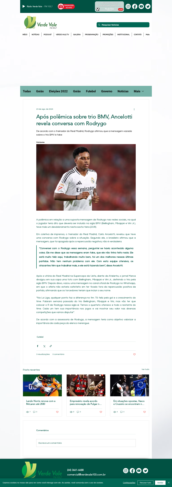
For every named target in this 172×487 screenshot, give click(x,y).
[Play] (24, 6)
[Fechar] (168, 483)
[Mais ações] (134, 109)
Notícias (123, 91)
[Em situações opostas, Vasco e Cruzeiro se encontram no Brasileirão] (129, 385)
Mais (137, 91)
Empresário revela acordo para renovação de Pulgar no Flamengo (85, 402)
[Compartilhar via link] (50, 346)
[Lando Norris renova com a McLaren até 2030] (42, 385)
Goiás (40, 91)
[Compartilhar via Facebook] (37, 346)
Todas (27, 91)
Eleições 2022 (58, 91)
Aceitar (160, 483)
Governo (106, 91)
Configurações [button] (129, 483)
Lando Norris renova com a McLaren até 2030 (40, 402)
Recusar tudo (145, 483)
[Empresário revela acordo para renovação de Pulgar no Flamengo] (86, 385)
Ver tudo (145, 369)
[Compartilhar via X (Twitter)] (44, 346)
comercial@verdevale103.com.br (86, 474)
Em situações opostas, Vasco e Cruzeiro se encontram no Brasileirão (129, 402)
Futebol (91, 91)
